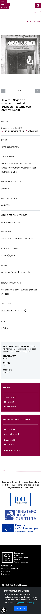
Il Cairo (4, 328)
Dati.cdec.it (6, 574)
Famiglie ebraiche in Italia (14, 131)
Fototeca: (9, 429)
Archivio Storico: (11, 434)
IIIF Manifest (9, 402)
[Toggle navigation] (38, 5)
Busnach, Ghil (7, 310)
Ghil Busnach (33, 131)
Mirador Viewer (10, 406)
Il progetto (5, 571)
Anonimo (5, 272)
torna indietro (34, 21)
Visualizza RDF (10, 397)
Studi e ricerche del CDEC (11, 128)
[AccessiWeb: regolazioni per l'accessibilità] (3, 610)
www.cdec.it (6, 566)
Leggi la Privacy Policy (24, 602)
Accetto (20, 608)
